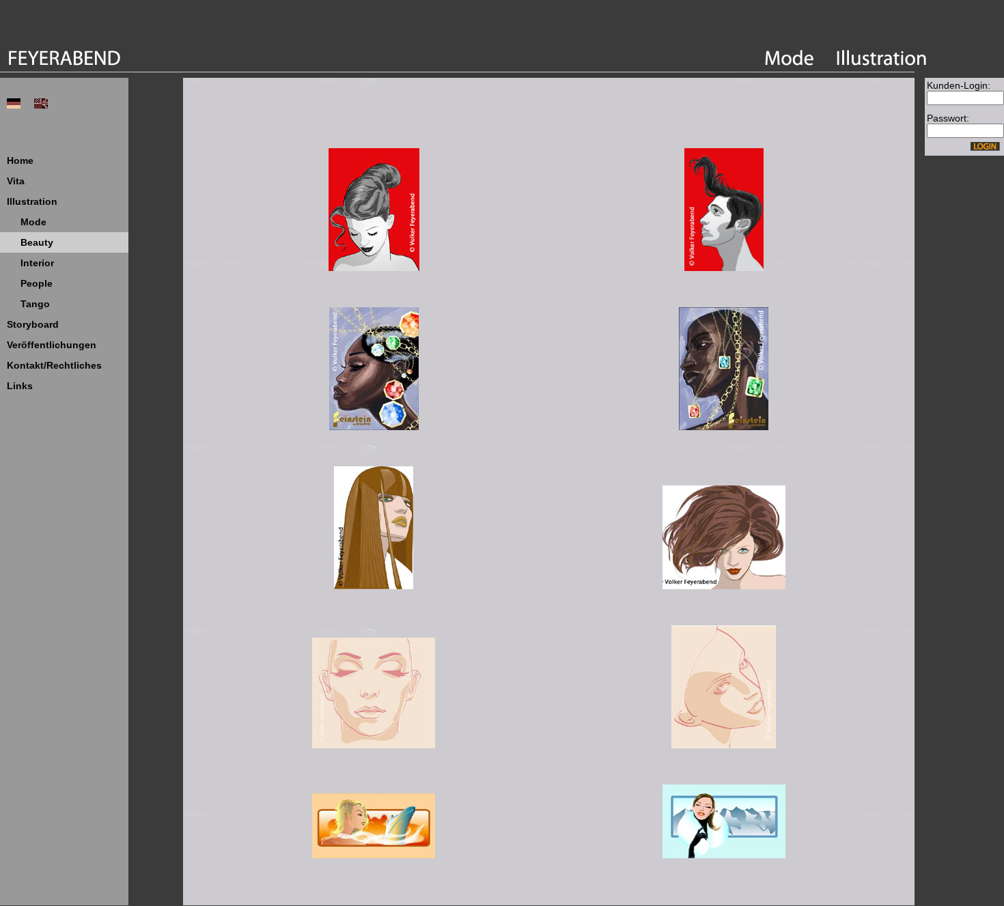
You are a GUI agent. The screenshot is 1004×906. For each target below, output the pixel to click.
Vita (16, 180)
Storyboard (33, 324)
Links (20, 385)
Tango (35, 303)
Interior (37, 262)
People (36, 283)
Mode (33, 221)
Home (20, 160)
